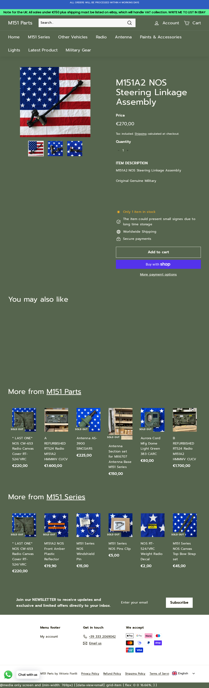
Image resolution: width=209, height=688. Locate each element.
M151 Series (39, 37)
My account (49, 636)
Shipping (141, 134)
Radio (101, 37)
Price (120, 115)
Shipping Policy (135, 674)
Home (14, 37)
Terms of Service (161, 674)
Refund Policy (112, 674)
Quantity (123, 141)
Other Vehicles (73, 37)
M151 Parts (20, 23)
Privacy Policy (90, 674)
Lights (14, 50)
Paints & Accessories (161, 37)
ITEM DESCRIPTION (132, 163)
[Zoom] (55, 102)
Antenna (123, 37)
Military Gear (78, 50)
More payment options (158, 274)
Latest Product (43, 50)
